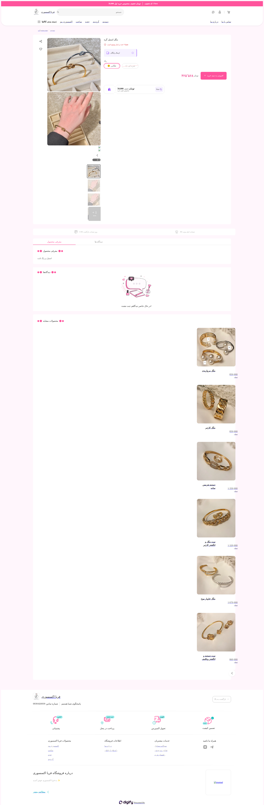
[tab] (54, 242)
